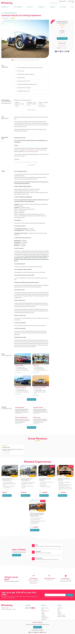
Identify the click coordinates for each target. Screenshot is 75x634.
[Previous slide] (1, 38)
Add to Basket (62, 38)
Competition (60, 608)
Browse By (41, 6)
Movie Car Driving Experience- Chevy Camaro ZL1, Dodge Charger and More (37, 515)
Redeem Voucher (62, 1)
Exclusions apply (11, 597)
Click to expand (17, 372)
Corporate (43, 619)
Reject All (41, 630)
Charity (42, 613)
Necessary (32, 632)
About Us (60, 612)
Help (42, 609)
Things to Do (44, 616)
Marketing (44, 632)
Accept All (37, 627)
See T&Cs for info (49, 579)
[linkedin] (34, 608)
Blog (58, 609)
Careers (59, 613)
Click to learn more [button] (62, 43)
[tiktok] (26, 608)
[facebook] (30, 608)
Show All (31, 399)
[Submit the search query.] (72, 3)
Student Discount (45, 618)
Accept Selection (35, 630)
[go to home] (7, 3)
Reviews (43, 615)
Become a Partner (61, 615)
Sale (72, 6)
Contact (43, 612)
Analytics (38, 632)
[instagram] (28, 608)
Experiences (4, 6)
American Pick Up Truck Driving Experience (8, 479)
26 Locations (5, 18)
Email (46, 593)
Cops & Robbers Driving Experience (45, 479)
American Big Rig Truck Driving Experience (26, 479)
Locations (29, 6)
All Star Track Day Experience (32, 151)
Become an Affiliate (62, 616)
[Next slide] (49, 38)
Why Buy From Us (45, 610)
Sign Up (70, 595)
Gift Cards (63, 6)
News (59, 610)
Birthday (52, 6)
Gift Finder (17, 6)
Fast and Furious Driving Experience (63, 479)
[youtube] (32, 608)
